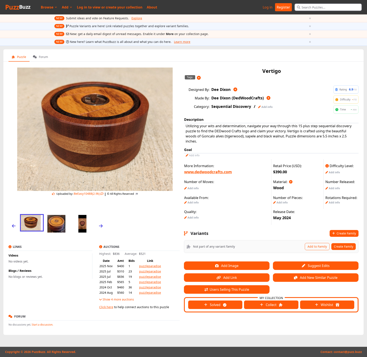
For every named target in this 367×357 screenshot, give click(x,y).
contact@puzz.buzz (348, 352)
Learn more (182, 42)
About (152, 7)
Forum (43, 57)
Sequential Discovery (231, 106)
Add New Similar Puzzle (318, 277)
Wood (278, 187)
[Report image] (136, 194)
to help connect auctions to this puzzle (134, 307)
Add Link (229, 277)
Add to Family (317, 246)
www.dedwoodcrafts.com (208, 171)
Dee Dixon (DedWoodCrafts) (237, 97)
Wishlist (327, 304)
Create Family (346, 233)
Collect (271, 304)
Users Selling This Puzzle (229, 289)
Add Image (229, 265)
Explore (136, 18)
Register (283, 7)
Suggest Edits (318, 265)
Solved (215, 304)
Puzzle (21, 57)
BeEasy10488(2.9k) (87, 194)
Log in (267, 7)
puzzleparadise (150, 266)
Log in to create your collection (110, 7)
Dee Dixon (221, 89)
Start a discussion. (42, 324)
